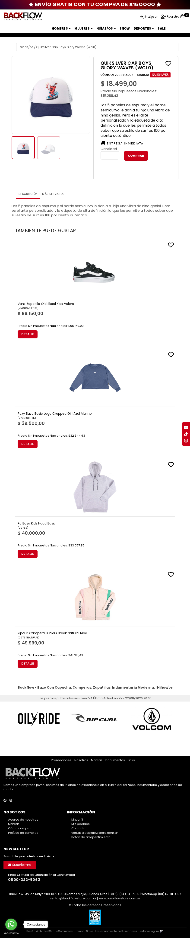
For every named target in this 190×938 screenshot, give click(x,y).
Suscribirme (21, 864)
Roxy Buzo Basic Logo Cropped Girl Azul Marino (55, 413)
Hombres (60, 28)
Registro (172, 16)
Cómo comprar (20, 828)
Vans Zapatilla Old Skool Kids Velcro (46, 303)
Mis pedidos (80, 824)
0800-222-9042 (24, 879)
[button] (150, 16)
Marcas (96, 760)
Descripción (28, 194)
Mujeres (82, 28)
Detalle (27, 334)
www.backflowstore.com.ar (119, 898)
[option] (38, 718)
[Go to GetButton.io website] (11, 933)
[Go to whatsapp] (11, 924)
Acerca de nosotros (23, 819)
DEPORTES (143, 28)
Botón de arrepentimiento (91, 837)
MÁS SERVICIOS (53, 194)
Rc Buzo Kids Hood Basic (37, 523)
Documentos (115, 760)
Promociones (61, 760)
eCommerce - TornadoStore (74, 931)
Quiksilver (160, 75)
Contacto (78, 828)
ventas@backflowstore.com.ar (94, 833)
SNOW (125, 28)
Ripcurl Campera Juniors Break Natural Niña (52, 633)
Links (131, 760)
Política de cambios (23, 833)
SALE (162, 28)
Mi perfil (77, 819)
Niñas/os (105, 28)
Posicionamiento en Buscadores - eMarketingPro (127, 931)
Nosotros (81, 760)
